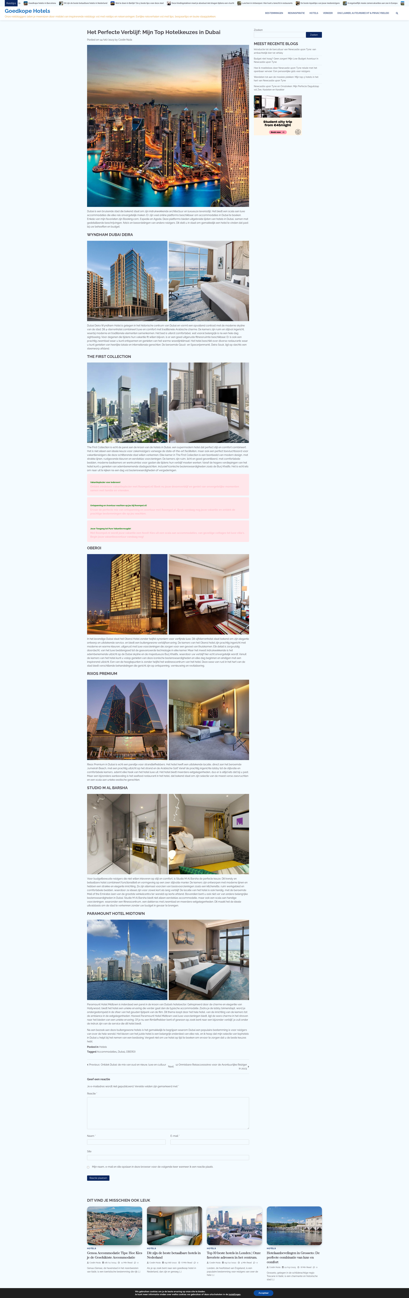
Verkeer (328, 13)
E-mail (175, 1135)
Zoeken (258, 29)
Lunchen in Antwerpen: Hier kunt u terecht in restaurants (103, 3)
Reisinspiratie (296, 13)
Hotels (313, 13)
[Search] (397, 13)
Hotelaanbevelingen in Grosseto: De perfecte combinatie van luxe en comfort (293, 1257)
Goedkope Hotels (27, 11)
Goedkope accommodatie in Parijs (257, 3)
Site (89, 1151)
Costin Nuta (125, 39)
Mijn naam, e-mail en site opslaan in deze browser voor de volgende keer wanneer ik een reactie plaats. (152, 1166)
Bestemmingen (274, 13)
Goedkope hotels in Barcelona (294, 3)
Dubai (121, 1051)
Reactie (92, 1093)
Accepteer (264, 1292)
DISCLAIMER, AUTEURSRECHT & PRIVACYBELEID (363, 13)
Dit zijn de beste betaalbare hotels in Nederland (338, 3)
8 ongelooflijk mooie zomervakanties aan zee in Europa (209, 3)
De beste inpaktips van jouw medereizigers (156, 3)
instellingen (234, 1294)
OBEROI (130, 1051)
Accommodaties (107, 1051)
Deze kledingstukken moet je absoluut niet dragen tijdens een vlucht (39, 3)
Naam (91, 1135)
